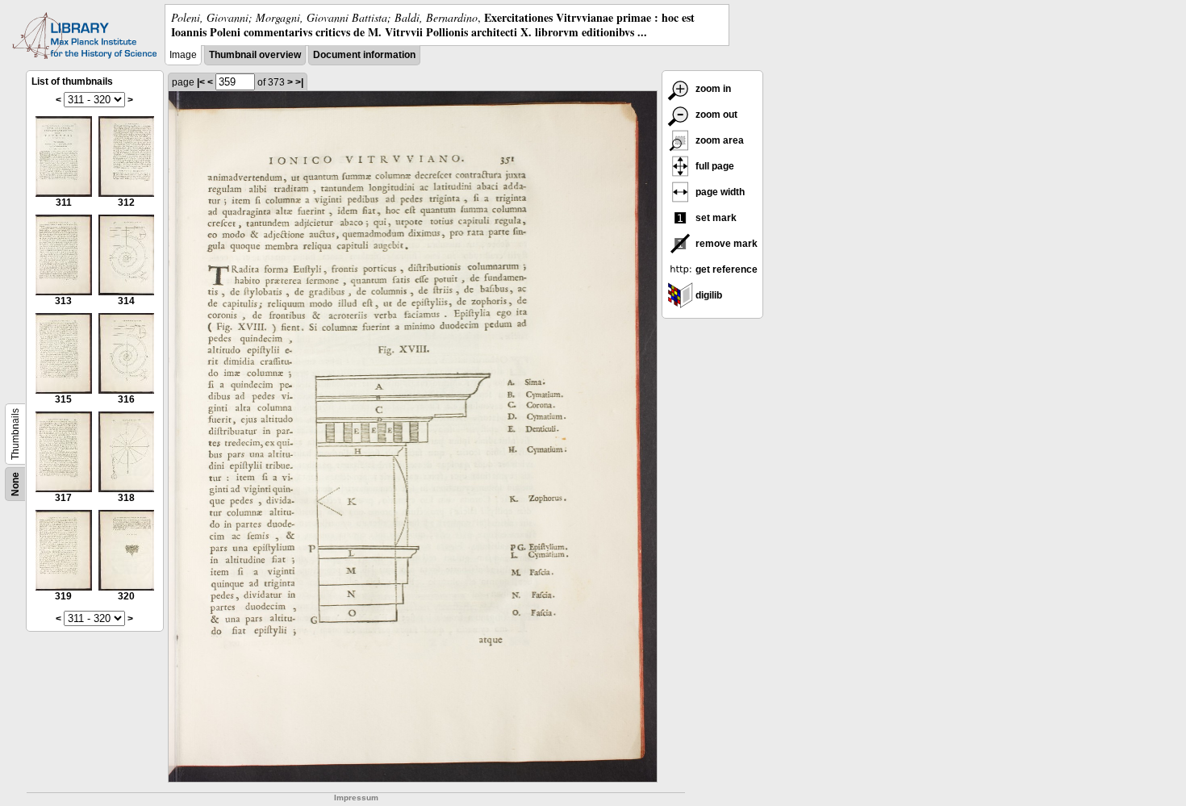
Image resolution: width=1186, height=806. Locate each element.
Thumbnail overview (255, 55)
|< (201, 82)
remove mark (725, 243)
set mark (715, 217)
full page (713, 166)
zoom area (718, 140)
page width (719, 192)
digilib (707, 295)
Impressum (356, 797)
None (15, 484)
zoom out (715, 114)
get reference (725, 269)
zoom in (712, 88)
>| (299, 82)
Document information (364, 55)
